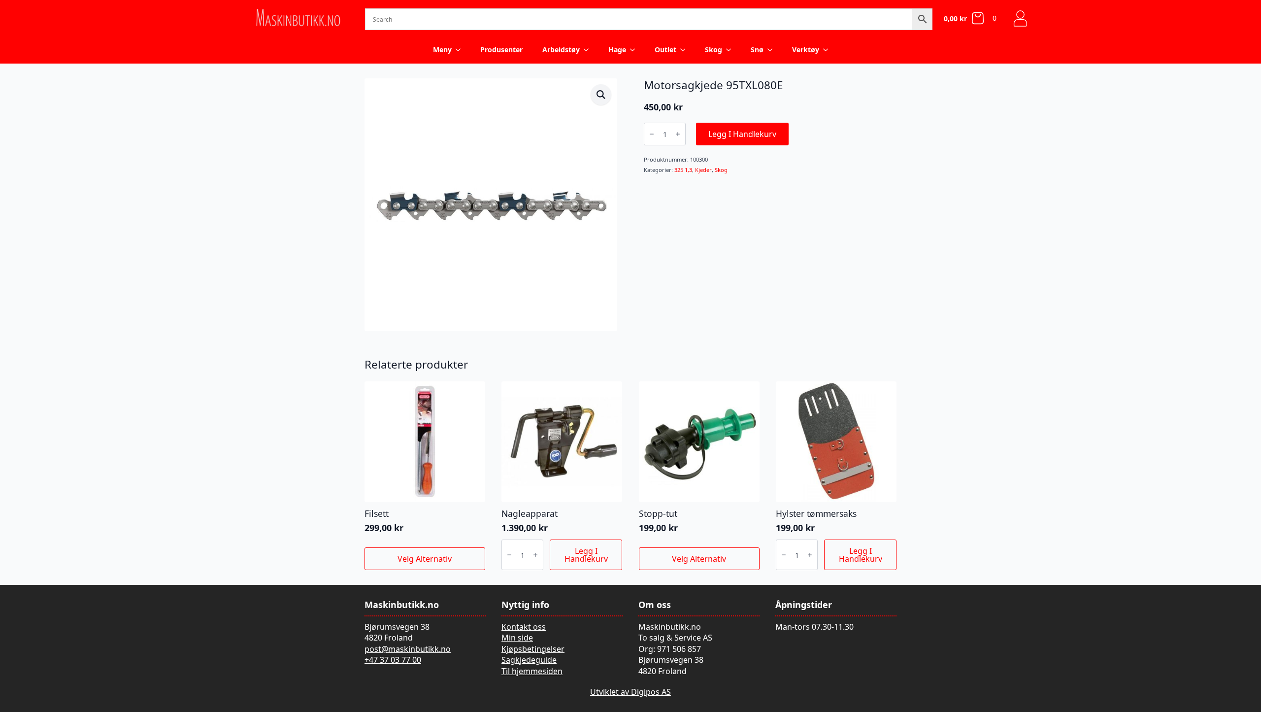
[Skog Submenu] (731, 49)
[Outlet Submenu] (685, 49)
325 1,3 (683, 169)
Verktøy (805, 49)
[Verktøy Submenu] (828, 49)
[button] (601, 94)
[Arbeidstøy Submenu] (589, 49)
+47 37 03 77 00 (393, 659)
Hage (617, 49)
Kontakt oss (523, 626)
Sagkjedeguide (529, 659)
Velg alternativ (425, 558)
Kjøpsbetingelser (532, 649)
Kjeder (703, 169)
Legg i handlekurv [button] (586, 554)
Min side (517, 637)
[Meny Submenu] (461, 49)
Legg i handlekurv (742, 134)
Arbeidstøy (561, 49)
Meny (442, 49)
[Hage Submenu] (635, 49)
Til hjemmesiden (532, 671)
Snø (757, 49)
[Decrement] (651, 134)
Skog (713, 49)
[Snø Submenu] (772, 49)
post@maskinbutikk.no (408, 649)
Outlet (665, 49)
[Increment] (677, 134)
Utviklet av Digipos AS (630, 691)
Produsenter (501, 49)
